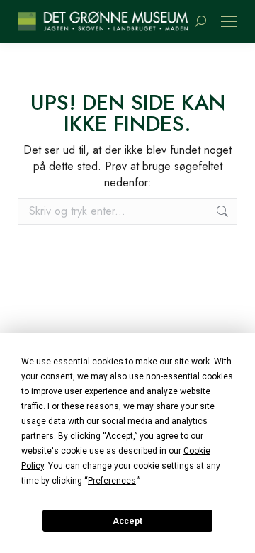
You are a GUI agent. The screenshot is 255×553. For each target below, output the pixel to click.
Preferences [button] (112, 481)
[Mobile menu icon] (228, 21)
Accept (127, 521)
